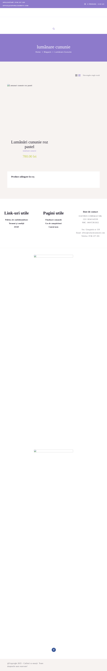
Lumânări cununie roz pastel (29, 144)
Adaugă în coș (32, 120)
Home (38, 52)
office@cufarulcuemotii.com (93, 233)
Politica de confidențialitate (16, 220)
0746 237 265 (94, 236)
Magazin (47, 52)
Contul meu (53, 227)
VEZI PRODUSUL (32, 111)
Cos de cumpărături (53, 223)
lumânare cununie (29, 151)
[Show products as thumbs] (76, 75)
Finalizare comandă (53, 220)
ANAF (16, 227)
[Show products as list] (79, 75)
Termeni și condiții (16, 223)
